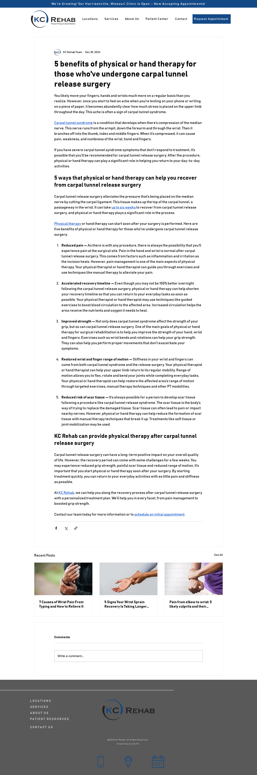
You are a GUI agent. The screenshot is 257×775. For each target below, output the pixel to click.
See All (218, 555)
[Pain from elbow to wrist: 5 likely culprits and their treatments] (194, 579)
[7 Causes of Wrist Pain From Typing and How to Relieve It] (63, 579)
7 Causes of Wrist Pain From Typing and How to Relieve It (61, 604)
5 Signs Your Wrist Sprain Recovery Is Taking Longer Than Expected (125, 604)
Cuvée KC (134, 744)
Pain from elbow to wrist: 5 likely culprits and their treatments (190, 604)
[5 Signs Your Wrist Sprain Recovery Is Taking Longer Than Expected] (129, 579)
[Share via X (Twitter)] (66, 528)
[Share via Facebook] (56, 528)
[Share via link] (76, 528)
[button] (111, 19)
